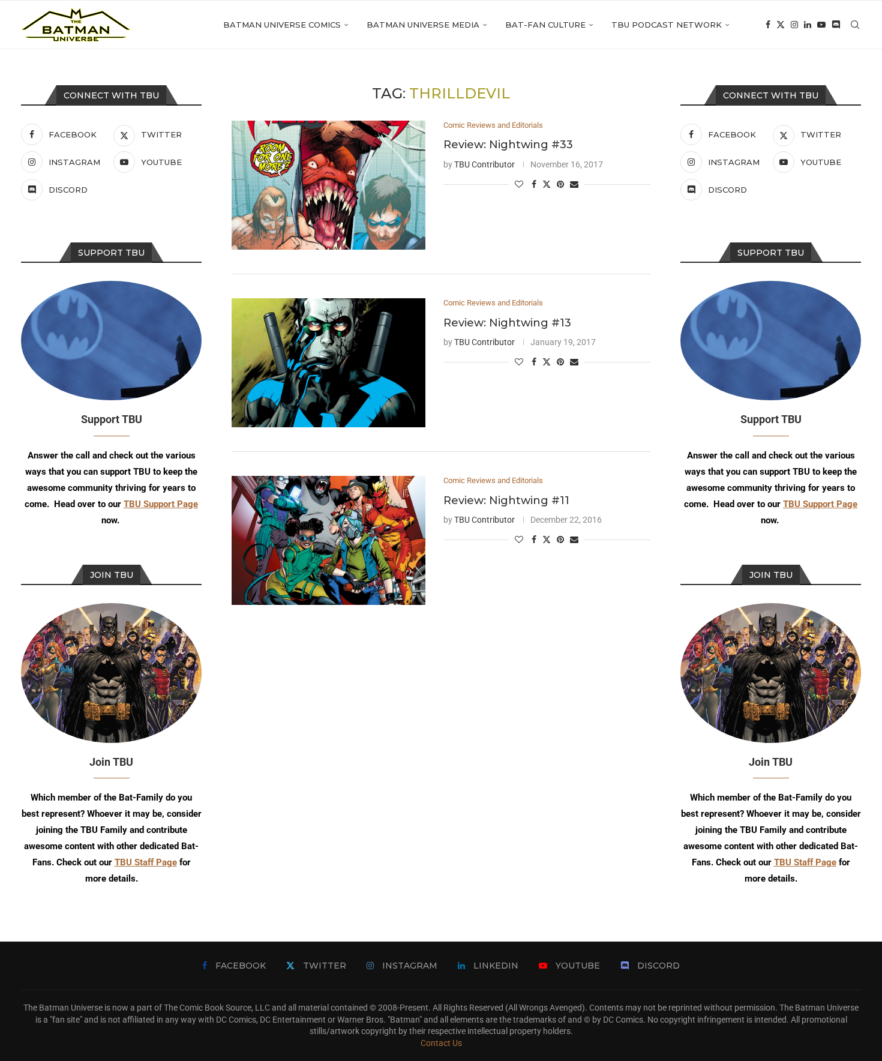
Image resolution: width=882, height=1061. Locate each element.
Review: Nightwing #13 (507, 322)
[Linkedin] (807, 25)
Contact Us (441, 1043)
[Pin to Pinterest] (560, 184)
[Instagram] (794, 25)
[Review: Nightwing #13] (328, 362)
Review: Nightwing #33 (508, 144)
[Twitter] (780, 25)
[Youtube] (821, 25)
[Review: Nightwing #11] (328, 540)
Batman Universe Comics (282, 24)
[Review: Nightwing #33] (328, 185)
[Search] (855, 25)
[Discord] (836, 25)
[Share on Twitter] (546, 184)
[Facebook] (768, 25)
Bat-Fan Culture (545, 24)
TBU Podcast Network (666, 24)
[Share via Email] (574, 184)
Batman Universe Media (423, 24)
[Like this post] (519, 184)
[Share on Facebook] (534, 184)
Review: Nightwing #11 (506, 500)
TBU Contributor (484, 164)
